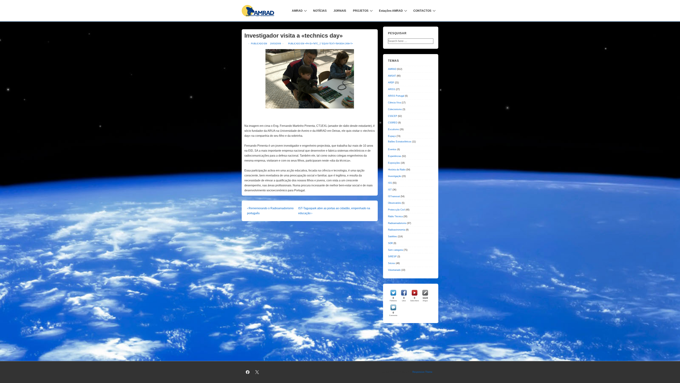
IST (390, 189)
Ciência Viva (394, 102)
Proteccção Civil (396, 209)
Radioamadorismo (397, 223)
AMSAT (392, 75)
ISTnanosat (394, 196)
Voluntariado (394, 270)
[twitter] (257, 372)
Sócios (391, 263)
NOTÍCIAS (320, 10)
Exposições (394, 163)
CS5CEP (392, 116)
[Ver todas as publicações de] (245, 43)
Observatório (394, 203)
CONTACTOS (422, 10)
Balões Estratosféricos (399, 141)
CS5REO (392, 122)
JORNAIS (339, 10)
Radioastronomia (396, 229)
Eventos (392, 149)
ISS (390, 183)
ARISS (391, 89)
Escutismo (393, 129)
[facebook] (247, 372)
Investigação (394, 176)
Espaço (392, 136)
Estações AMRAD (391, 10)
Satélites (392, 236)
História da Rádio (397, 169)
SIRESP (392, 256)
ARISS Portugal (396, 96)
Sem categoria (395, 250)
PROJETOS (361, 10)
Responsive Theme (422, 372)
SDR (390, 243)
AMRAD (297, 10)
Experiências (394, 156)
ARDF (391, 82)
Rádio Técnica (395, 216)
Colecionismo (395, 109)
